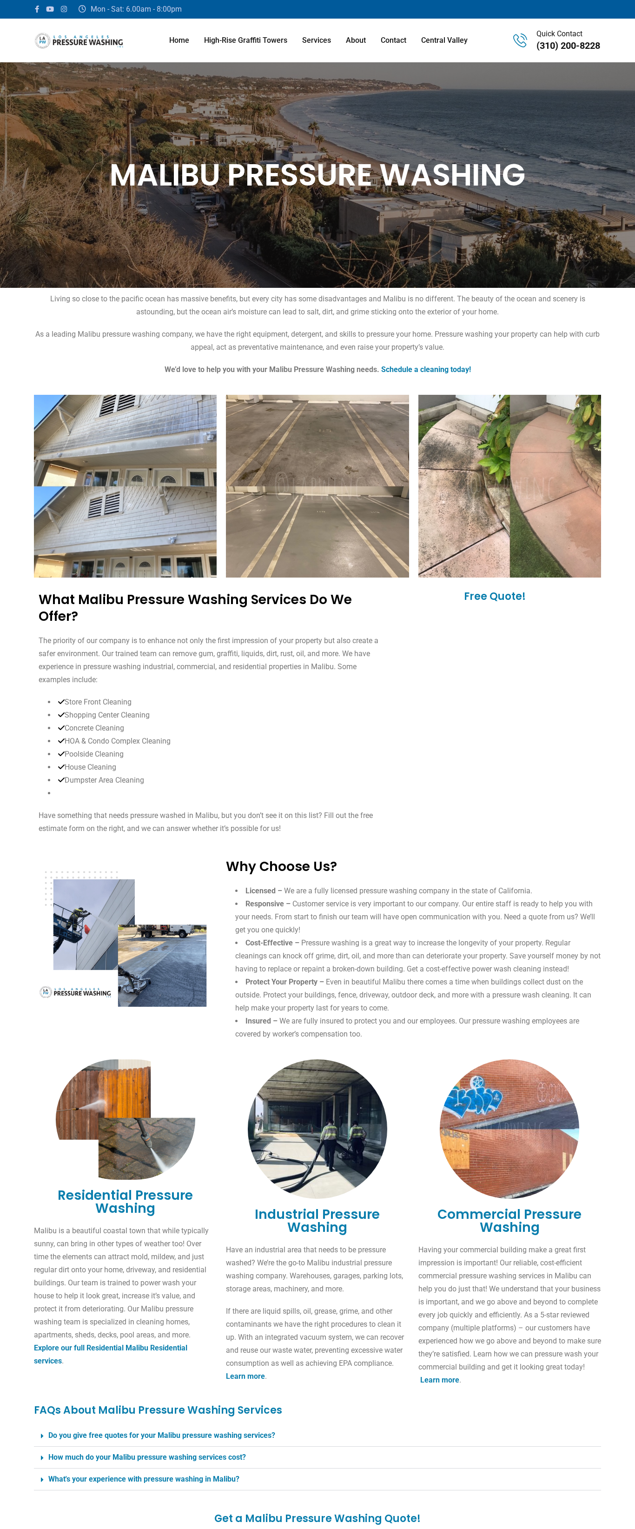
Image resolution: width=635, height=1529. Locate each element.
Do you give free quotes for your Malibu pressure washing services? (161, 1435)
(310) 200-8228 (568, 45)
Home (179, 40)
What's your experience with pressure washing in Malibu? (143, 1479)
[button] (317, 1436)
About (356, 40)
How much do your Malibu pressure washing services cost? (147, 1457)
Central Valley (444, 40)
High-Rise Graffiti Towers (245, 40)
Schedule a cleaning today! (426, 369)
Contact (393, 40)
